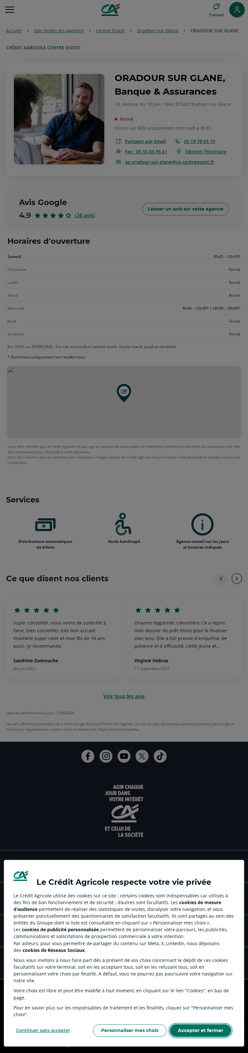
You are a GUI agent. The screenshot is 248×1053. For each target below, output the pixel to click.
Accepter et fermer (200, 1030)
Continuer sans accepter (43, 1030)
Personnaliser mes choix (130, 1030)
